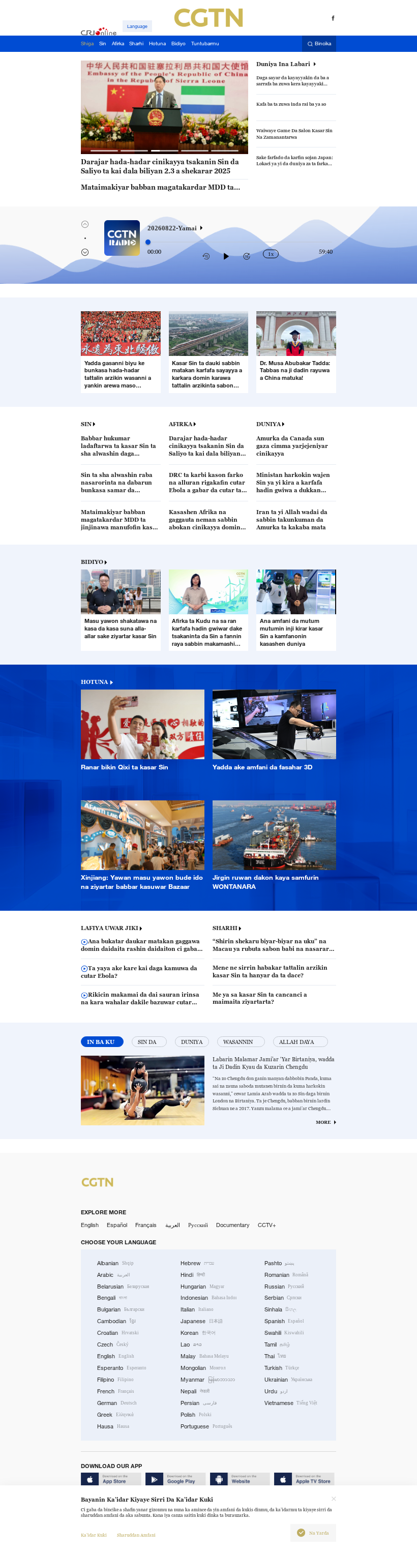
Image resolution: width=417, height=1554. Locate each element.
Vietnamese (291, 1403)
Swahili (284, 1332)
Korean (198, 1332)
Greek (115, 1414)
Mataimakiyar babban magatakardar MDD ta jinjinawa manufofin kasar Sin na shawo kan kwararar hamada (157, 187)
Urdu (276, 1391)
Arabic (113, 1274)
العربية (172, 1225)
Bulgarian (120, 1309)
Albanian (115, 1263)
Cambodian (116, 1321)
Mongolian (203, 1367)
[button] (104, 151)
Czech (113, 1344)
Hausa (113, 1426)
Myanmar (208, 1379)
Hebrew (197, 1263)
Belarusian (123, 1286)
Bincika (323, 44)
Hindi (193, 1274)
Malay (205, 1356)
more (323, 1122)
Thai (275, 1356)
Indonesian (208, 1297)
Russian (284, 1286)
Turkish (282, 1367)
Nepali (195, 1391)
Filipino (115, 1379)
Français (146, 1225)
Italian (197, 1309)
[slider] (148, 242)
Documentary (233, 1225)
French (115, 1391)
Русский (198, 1225)
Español (117, 1225)
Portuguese (206, 1426)
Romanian (286, 1274)
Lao (191, 1344)
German (117, 1403)
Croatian (118, 1332)
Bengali (112, 1297)
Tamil (277, 1344)
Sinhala (280, 1309)
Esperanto (121, 1367)
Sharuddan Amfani (136, 1535)
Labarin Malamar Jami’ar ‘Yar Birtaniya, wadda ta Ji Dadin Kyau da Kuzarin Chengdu (274, 1063)
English (90, 1225)
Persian (199, 1403)
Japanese (202, 1321)
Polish (196, 1414)
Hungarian (202, 1286)
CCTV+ (267, 1225)
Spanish (284, 1321)
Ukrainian (288, 1379)
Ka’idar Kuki (94, 1535)
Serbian (283, 1297)
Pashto (279, 1263)
